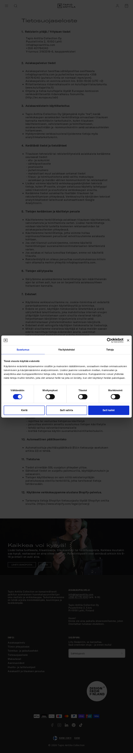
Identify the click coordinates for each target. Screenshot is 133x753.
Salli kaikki (109, 410)
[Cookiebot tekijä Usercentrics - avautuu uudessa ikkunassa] (109, 340)
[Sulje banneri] (128, 340)
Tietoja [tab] (110, 349)
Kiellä (24, 410)
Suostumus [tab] (23, 349)
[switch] (50, 396)
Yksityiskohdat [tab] (66, 349)
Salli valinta (66, 410)
